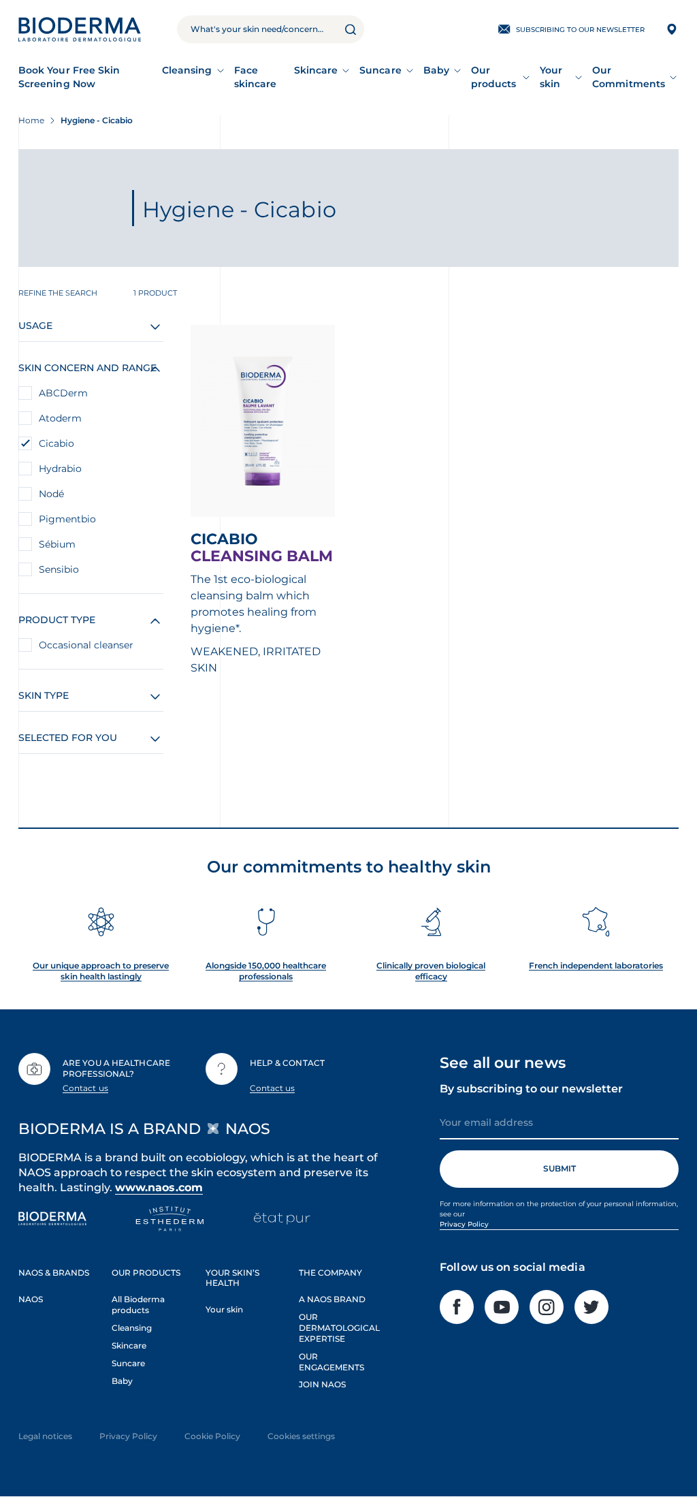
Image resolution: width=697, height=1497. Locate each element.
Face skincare (255, 77)
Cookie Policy (212, 1436)
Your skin (551, 77)
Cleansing (187, 70)
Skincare (316, 70)
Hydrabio (60, 468)
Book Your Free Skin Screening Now (69, 77)
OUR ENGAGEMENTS (331, 1361)
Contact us (85, 1088)
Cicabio (56, 443)
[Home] (79, 29)
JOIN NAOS (322, 1384)
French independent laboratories (596, 965)
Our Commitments (628, 77)
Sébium (57, 544)
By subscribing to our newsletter (531, 1088)
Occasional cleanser (86, 645)
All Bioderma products (138, 1304)
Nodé (51, 494)
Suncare (380, 70)
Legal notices (45, 1436)
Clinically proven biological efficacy (430, 970)
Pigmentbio (67, 519)
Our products (494, 77)
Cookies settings (301, 1436)
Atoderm (60, 418)
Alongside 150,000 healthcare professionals (266, 970)
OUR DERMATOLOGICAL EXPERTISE (339, 1328)
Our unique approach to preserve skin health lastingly (101, 970)
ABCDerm (63, 393)
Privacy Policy (464, 1224)
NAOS (30, 1299)
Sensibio (59, 569)
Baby (436, 70)
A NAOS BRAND (332, 1299)
